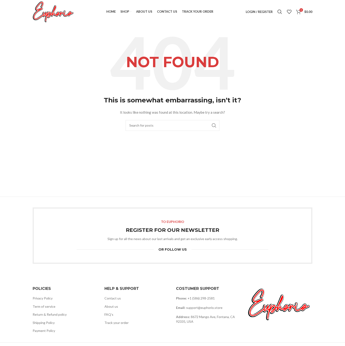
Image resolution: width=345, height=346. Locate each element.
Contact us (112, 298)
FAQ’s (108, 314)
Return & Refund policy (50, 314)
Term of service (44, 306)
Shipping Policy (44, 323)
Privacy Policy (43, 298)
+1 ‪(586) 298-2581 (201, 298)
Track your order (116, 323)
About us (111, 306)
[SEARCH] (214, 125)
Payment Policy (44, 331)
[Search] (279, 11)
